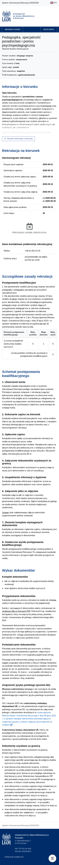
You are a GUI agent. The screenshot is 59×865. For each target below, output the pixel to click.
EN (55, 3)
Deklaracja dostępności (14, 857)
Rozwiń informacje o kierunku (20, 138)
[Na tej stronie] (52, 858)
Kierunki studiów (12, 29)
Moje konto (48, 29)
